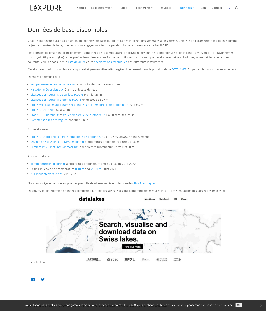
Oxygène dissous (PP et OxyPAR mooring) (57, 142)
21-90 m (96, 169)
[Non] (261, 305)
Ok (238, 305)
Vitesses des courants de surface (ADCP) (57, 94)
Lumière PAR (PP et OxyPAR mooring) (54, 147)
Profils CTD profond (43, 137)
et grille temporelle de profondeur (81, 137)
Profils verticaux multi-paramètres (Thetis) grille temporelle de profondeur (79, 105)
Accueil (81, 8)
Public (123, 8)
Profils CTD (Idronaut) (45, 115)
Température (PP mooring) (48, 164)
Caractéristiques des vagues (49, 120)
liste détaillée (76, 62)
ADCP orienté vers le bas (47, 174)
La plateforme (100, 8)
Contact (217, 8)
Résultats (165, 8)
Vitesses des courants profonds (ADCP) (56, 99)
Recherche (143, 8)
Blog (204, 8)
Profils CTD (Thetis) (43, 110)
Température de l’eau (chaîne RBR (53, 84)
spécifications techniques (110, 62)
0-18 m (79, 169)
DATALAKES (179, 69)
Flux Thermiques (144, 183)
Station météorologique (48, 89)
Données (186, 8)
